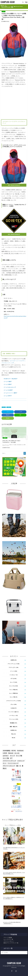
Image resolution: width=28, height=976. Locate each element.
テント (4, 763)
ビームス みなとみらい (9, 387)
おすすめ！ (6, 755)
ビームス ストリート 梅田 (10, 392)
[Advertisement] (14, 103)
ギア (3, 407)
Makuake (10, 753)
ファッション (13, 719)
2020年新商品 (6, 750)
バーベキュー (13, 715)
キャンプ (13, 682)
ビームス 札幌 (7, 381)
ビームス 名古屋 (7, 390)
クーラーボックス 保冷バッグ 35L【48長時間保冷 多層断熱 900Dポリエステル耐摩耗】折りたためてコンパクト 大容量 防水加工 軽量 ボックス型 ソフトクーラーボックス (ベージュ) (14, 592)
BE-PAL (13, 750)
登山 (13, 734)
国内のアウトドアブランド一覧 (11, 942)
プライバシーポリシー (9, 941)
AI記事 (14, 660)
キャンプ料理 (13, 693)
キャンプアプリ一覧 (8, 939)
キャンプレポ (13, 686)
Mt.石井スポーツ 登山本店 (10, 378)
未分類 (9, 407)
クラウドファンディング (13, 700)
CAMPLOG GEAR (15, 965)
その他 (14, 708)
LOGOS (5, 753)
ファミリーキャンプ (13, 763)
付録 (17, 765)
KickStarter (20, 750)
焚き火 (4, 768)
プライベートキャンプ (9, 765)
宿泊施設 (13, 722)
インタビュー (13, 674)
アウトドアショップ (13, 663)
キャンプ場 (13, 689)
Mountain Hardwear (15, 185)
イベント (13, 671)
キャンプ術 (13, 697)
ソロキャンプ (20, 760)
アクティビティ (13, 667)
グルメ (14, 704)
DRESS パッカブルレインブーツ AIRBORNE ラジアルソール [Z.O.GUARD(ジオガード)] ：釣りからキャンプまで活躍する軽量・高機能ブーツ (14, 539)
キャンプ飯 (6, 758)
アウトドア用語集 (8, 937)
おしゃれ (17, 753)
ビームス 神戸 (7, 395)
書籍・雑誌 (13, 726)
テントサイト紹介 (14, 711)
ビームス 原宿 (7, 384)
